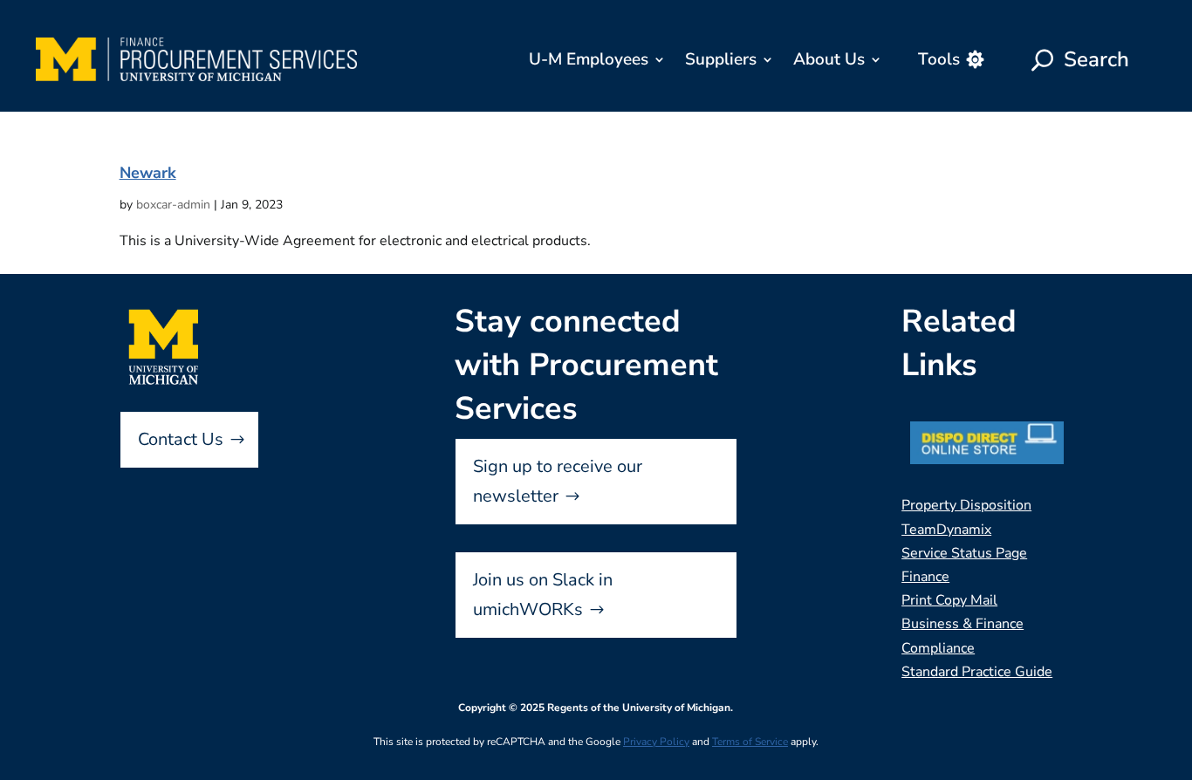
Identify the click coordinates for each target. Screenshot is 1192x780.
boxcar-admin (173, 204)
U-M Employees (588, 59)
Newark (148, 172)
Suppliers (721, 59)
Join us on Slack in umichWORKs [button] (543, 594)
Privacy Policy (656, 742)
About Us (829, 59)
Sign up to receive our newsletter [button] (557, 481)
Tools (939, 59)
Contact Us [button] (180, 439)
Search (1096, 59)
